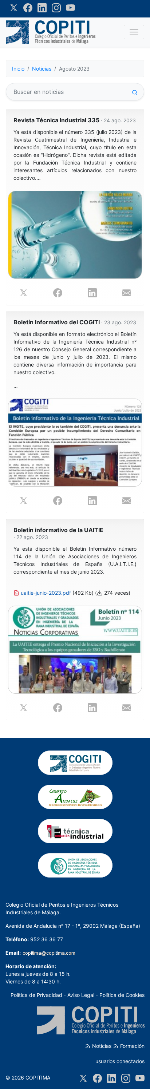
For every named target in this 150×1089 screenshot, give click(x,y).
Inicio (18, 69)
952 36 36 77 (46, 939)
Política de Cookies (122, 995)
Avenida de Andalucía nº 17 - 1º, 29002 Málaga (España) (72, 926)
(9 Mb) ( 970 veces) (75, 155)
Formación (132, 1046)
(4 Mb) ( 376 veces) (75, 360)
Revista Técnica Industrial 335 (74, 120)
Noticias (41, 69)
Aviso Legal (80, 995)
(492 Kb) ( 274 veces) (75, 571)
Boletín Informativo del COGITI (74, 322)
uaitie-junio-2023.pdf (46, 593)
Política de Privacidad (36, 995)
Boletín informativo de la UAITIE (58, 533)
